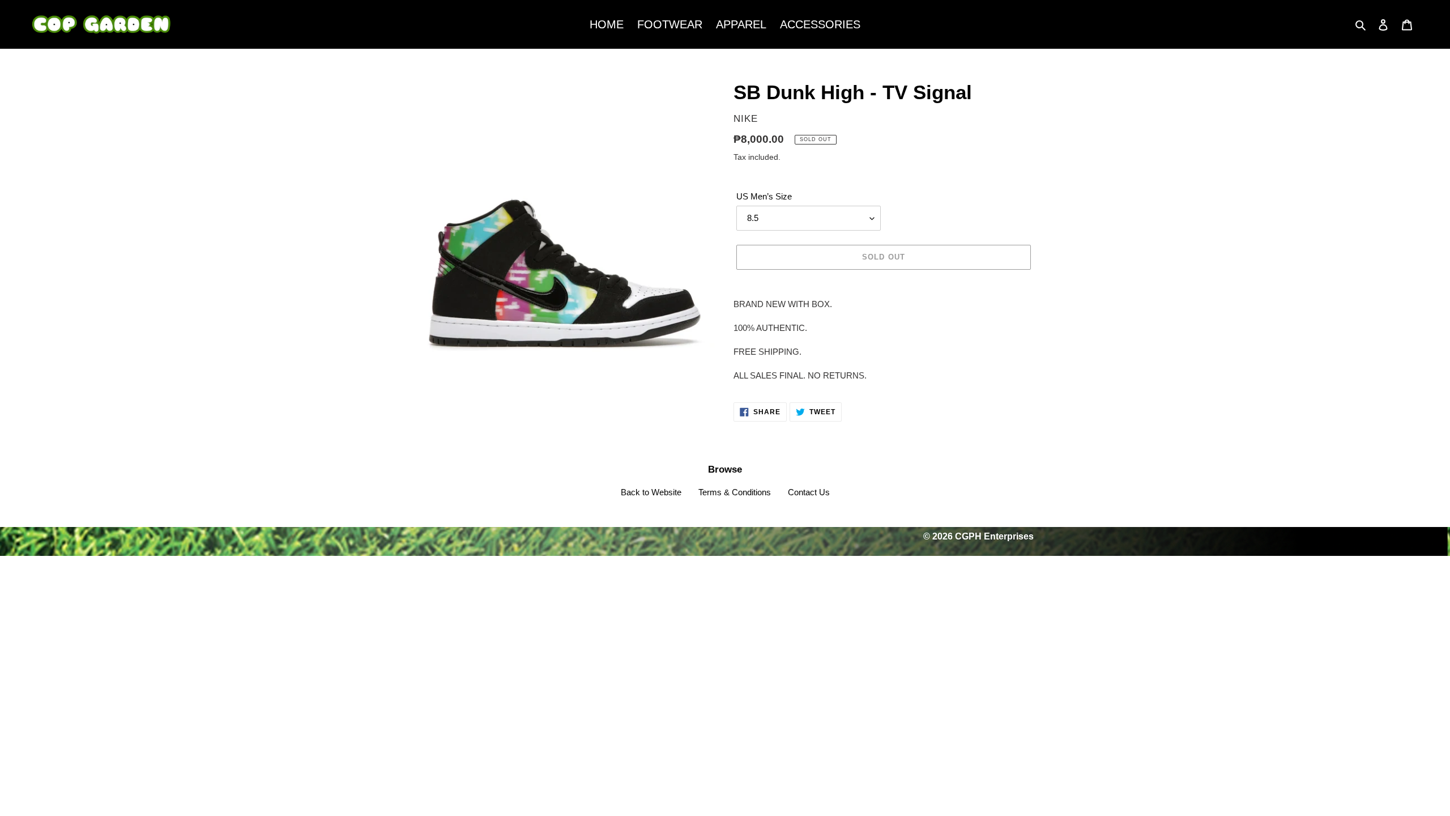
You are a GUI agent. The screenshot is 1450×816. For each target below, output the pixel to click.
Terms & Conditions (734, 492)
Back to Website (651, 492)
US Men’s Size (764, 196)
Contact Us (809, 492)
